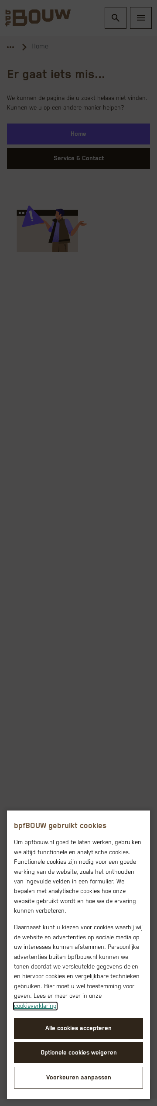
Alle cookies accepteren (78, 1028)
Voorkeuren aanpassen (78, 1077)
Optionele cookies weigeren (79, 1052)
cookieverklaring (35, 1006)
